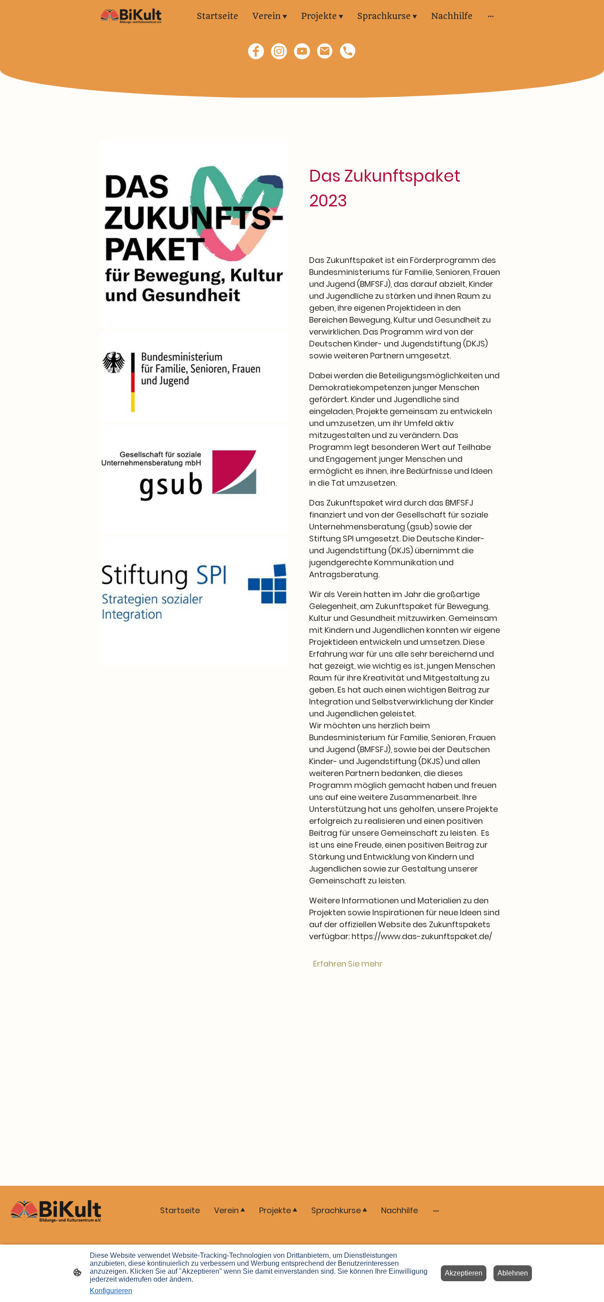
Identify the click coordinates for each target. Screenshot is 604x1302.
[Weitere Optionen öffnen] (491, 16)
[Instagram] (279, 51)
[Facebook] (256, 51)
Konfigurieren (111, 1290)
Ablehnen (512, 1273)
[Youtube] (302, 51)
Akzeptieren (463, 1273)
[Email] (325, 51)
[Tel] (348, 51)
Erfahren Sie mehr (347, 963)
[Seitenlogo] (131, 16)
